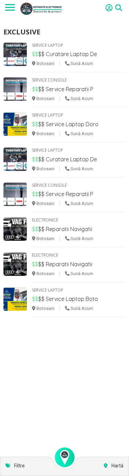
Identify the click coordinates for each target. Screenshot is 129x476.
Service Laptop (47, 45)
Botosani (44, 63)
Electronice (45, 220)
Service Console (49, 80)
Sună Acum (81, 63)
